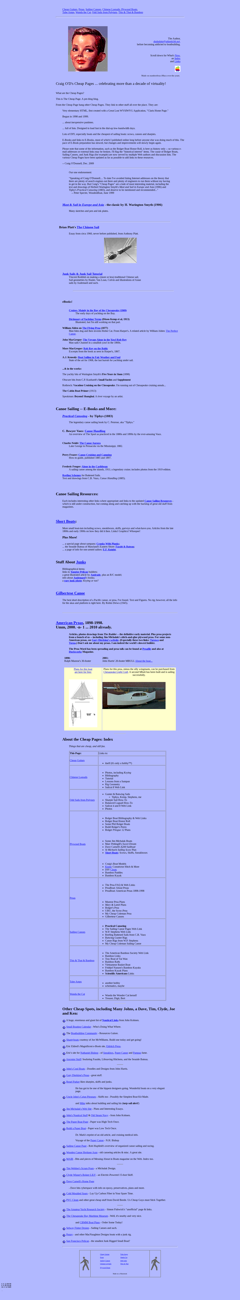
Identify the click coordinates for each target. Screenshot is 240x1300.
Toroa (72, 643)
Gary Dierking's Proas (77, 1075)
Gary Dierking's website (105, 640)
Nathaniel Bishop (89, 1052)
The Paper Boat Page (77, 1121)
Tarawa (154, 640)
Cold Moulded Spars (77, 1193)
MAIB (69, 1159)
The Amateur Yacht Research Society (85, 1209)
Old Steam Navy (99, 1115)
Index (177, 58)
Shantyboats (72, 1039)
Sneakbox (108, 1052)
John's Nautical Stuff (77, 1115)
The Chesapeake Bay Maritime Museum (87, 1216)
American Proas (69, 623)
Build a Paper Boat (76, 1128)
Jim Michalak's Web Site (79, 1108)
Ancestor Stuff (73, 1059)
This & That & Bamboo (82, 960)
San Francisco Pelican (77, 1241)
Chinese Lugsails (78, 777)
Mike (82, 1103)
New (177, 55)
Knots (108, 866)
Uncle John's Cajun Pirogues (81, 1096)
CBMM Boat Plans (90, 1222)
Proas (72, 898)
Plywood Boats (78, 844)
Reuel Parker (73, 1081)
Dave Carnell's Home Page (80, 1181)
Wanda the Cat (77, 994)
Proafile (146, 648)
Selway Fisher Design (77, 1228)
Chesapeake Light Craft (116, 672)
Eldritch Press (113, 1046)
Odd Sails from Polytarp (82, 800)
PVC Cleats (72, 1200)
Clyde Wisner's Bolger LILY (81, 1175)
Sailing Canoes (77, 932)
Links (177, 61)
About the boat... (143, 661)
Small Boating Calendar (78, 1026)
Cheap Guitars (77, 760)
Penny (69, 1234)
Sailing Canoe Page (76, 1146)
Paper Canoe (121, 1052)
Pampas (137, 1052)
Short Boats (65, 521)
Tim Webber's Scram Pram (80, 1168)
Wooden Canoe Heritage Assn (81, 1152)
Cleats (113, 869)
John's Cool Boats (75, 1068)
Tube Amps (76, 981)
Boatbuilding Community (84, 1033)
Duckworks (75, 651)
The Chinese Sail (88, 227)
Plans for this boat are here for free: (83, 670)
